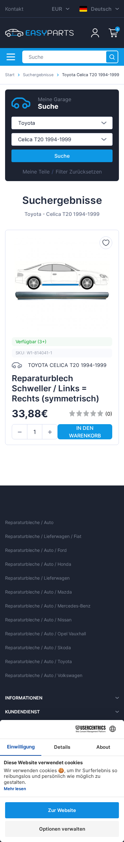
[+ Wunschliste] (106, 242)
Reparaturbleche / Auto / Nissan (38, 619)
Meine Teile (36, 171)
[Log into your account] (95, 33)
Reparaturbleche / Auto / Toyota (38, 661)
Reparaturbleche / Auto (29, 522)
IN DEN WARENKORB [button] (85, 432)
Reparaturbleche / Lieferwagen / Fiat (43, 536)
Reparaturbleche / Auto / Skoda (38, 647)
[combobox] (62, 123)
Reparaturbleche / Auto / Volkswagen (43, 675)
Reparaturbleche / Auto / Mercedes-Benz (48, 605)
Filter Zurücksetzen (79, 171)
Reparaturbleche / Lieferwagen (37, 578)
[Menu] (11, 57)
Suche (62, 156)
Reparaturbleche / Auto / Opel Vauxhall (45, 633)
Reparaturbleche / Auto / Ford (36, 550)
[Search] (112, 57)
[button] (19, 432)
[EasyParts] (39, 33)
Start (10, 74)
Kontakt (14, 9)
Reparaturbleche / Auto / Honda (38, 564)
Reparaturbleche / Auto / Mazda (38, 592)
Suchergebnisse (38, 74)
